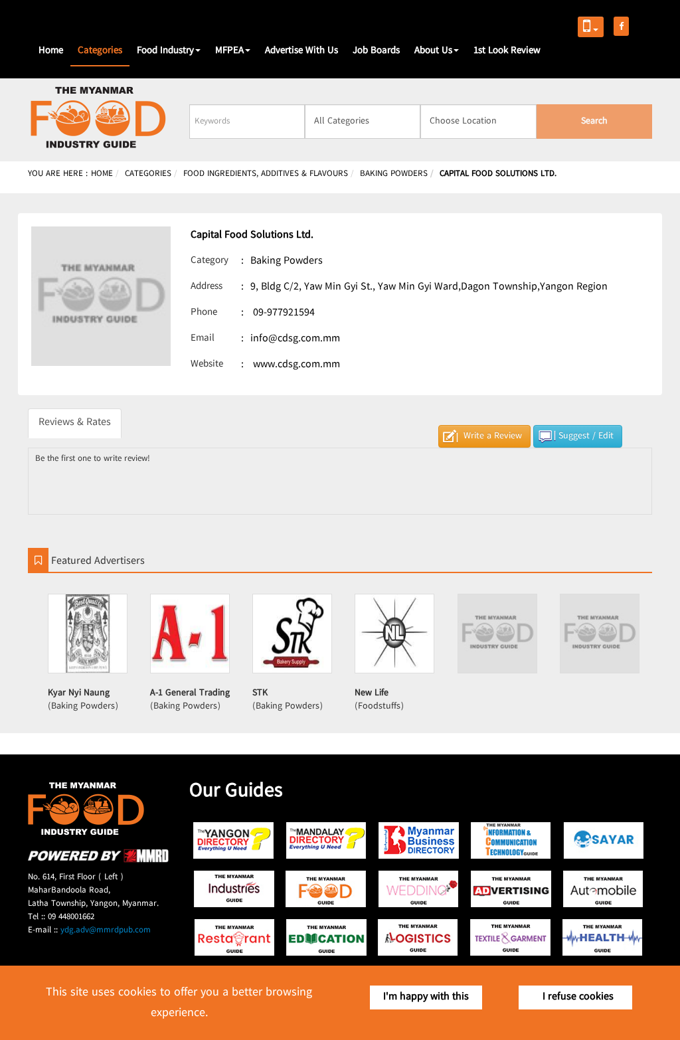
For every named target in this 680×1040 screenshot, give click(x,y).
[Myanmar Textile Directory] (511, 937)
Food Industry (165, 51)
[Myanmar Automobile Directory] (603, 889)
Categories (100, 51)
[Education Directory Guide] (326, 937)
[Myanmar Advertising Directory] (511, 889)
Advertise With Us (301, 51)
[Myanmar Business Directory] (419, 840)
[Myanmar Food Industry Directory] (326, 889)
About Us (433, 51)
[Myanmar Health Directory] (603, 937)
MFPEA (229, 51)
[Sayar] (603, 840)
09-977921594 (284, 313)
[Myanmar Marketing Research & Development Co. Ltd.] (98, 860)
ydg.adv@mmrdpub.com (105, 930)
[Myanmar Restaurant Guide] (234, 937)
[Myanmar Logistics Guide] (419, 937)
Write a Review (493, 436)
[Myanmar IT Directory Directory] (511, 840)
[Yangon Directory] (234, 840)
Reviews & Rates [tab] (75, 423)
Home (51, 51)
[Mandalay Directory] (326, 840)
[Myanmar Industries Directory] (234, 889)
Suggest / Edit (586, 436)
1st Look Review (507, 51)
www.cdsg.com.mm (296, 365)
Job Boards (376, 51)
